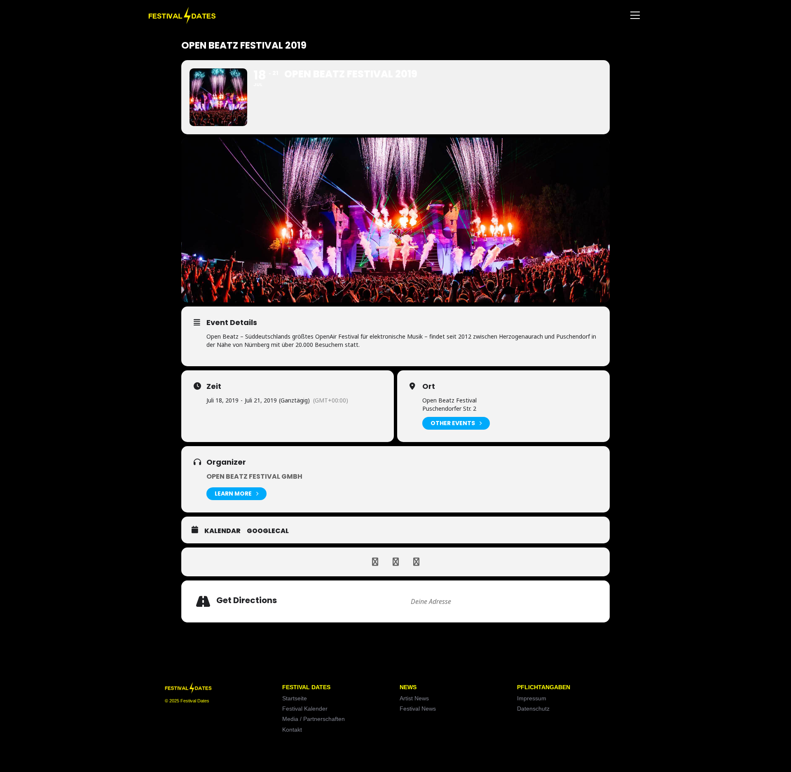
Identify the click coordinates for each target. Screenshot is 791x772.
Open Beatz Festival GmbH (254, 476)
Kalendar (222, 531)
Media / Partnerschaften (313, 719)
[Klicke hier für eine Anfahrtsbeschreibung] (590, 601)
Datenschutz (533, 708)
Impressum (531, 698)
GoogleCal (268, 531)
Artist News (414, 698)
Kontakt (292, 729)
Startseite (294, 698)
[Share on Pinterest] (416, 562)
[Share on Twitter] (395, 562)
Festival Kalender (305, 708)
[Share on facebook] (375, 562)
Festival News (418, 708)
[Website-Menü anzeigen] (635, 15)
